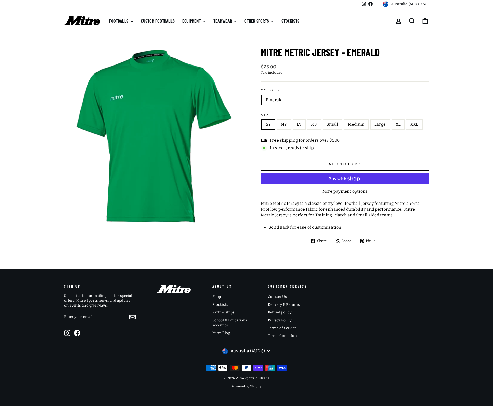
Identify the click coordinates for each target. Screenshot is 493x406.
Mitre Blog (221, 333)
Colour (270, 90)
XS (314, 124)
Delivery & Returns (284, 304)
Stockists (220, 304)
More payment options (345, 191)
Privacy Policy (280, 320)
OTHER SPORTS (257, 21)
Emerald (274, 99)
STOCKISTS (290, 21)
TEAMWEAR (223, 21)
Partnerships (223, 312)
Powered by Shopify (246, 386)
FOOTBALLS (119, 21)
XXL (414, 124)
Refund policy (279, 312)
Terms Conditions (283, 336)
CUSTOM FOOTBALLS (158, 21)
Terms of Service (282, 328)
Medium (356, 124)
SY (268, 124)
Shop (216, 296)
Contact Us (277, 296)
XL (398, 124)
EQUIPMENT (192, 21)
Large (380, 124)
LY (299, 124)
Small (332, 124)
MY (284, 124)
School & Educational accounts (230, 322)
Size (266, 115)
